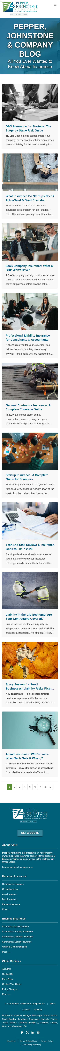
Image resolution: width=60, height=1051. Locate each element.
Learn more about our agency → (17, 867)
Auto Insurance (9, 894)
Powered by (31, 1044)
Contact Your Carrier (12, 984)
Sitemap (38, 1009)
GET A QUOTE (30, 832)
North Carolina (50, 1015)
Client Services (11, 961)
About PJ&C (9, 845)
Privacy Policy (47, 1041)
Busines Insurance (13, 918)
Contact (26, 1009)
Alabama (18, 1015)
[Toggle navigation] (55, 5)
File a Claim (7, 979)
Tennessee (34, 1019)
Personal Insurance (14, 876)
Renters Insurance (11, 904)
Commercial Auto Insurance (15, 926)
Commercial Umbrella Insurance (17, 936)
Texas (5, 1022)
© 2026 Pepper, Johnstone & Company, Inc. (25, 1003)
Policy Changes (9, 989)
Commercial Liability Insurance (16, 941)
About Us (6, 969)
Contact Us (7, 974)
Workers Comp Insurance (14, 946)
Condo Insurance (10, 889)
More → (6, 909)
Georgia (27, 1015)
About (52, 1003)
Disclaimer (11, 1041)
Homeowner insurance (13, 884)
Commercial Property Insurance (17, 931)
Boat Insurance (9, 899)
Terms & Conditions (28, 1041)
